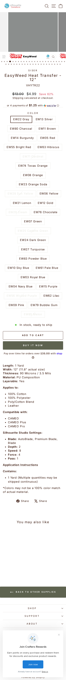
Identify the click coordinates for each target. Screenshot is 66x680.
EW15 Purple (48, 286)
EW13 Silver (44, 119)
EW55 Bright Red (19, 147)
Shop (32, 608)
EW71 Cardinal (33, 156)
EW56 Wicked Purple (22, 295)
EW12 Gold (45, 203)
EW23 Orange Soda (33, 184)
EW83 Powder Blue (33, 258)
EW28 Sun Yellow (20, 193)
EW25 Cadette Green (33, 230)
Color (33, 113)
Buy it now (33, 345)
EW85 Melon (33, 314)
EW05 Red (47, 138)
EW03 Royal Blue (33, 277)
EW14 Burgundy (22, 138)
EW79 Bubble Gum (44, 305)
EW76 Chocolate (46, 212)
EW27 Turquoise (33, 249)
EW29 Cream (18, 212)
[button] (33, 105)
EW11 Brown (47, 128)
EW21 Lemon (22, 203)
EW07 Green (33, 221)
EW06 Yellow (49, 193)
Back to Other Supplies (35, 592)
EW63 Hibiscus (48, 147)
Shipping (18, 97)
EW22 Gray (21, 119)
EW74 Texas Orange (33, 165)
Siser (33, 70)
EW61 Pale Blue (47, 267)
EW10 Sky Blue (18, 267)
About (32, 623)
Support (32, 616)
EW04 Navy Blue (21, 286)
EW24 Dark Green (33, 240)
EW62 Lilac (51, 295)
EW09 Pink (16, 305)
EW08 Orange (33, 175)
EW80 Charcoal (21, 128)
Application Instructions (20, 465)
